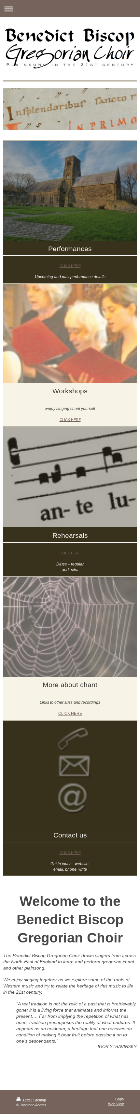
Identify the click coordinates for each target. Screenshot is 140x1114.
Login (119, 1099)
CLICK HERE (70, 266)
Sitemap (39, 1100)
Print (26, 1100)
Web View (116, 1104)
